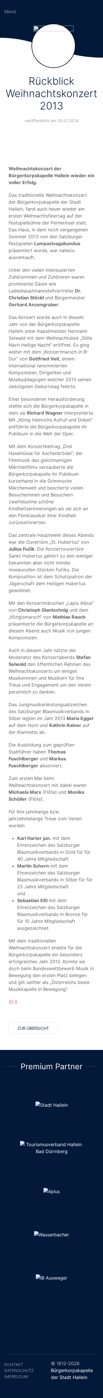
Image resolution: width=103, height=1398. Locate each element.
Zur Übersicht (33, 1028)
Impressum (16, 1376)
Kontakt (13, 1364)
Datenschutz (19, 1370)
